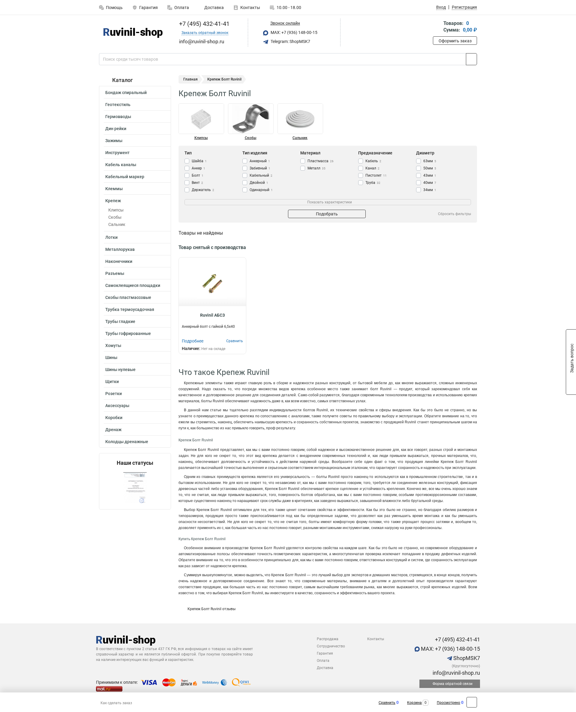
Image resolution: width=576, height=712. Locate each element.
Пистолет (376, 175)
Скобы (115, 217)
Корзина (414, 703)
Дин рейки (115, 128)
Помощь (114, 7)
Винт (197, 183)
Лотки (111, 237)
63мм (429, 161)
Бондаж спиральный (126, 92)
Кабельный (261, 175)
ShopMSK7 (466, 658)
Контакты (250, 7)
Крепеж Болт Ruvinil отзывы (212, 609)
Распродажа (327, 639)
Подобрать (327, 213)
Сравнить (387, 703)
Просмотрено (448, 703)
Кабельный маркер (124, 176)
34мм (429, 190)
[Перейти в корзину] (437, 27)
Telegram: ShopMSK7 (290, 41)
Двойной (259, 183)
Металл (317, 168)
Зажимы (113, 140)
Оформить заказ (455, 40)
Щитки (112, 381)
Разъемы (114, 273)
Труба (372, 183)
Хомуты (113, 345)
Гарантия (148, 7)
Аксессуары (117, 405)
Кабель (373, 161)
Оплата (181, 7)
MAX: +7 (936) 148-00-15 (293, 32)
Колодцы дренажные (126, 441)
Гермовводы (118, 116)
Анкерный (260, 161)
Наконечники (118, 261)
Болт (197, 175)
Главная (190, 79)
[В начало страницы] (471, 702)
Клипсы (116, 210)
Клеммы (114, 188)
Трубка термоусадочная (129, 309)
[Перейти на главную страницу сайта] (132, 33)
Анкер (198, 168)
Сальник (116, 224)
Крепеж (113, 200)
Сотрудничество (331, 646)
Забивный (260, 168)
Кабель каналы (120, 164)
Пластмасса (321, 161)
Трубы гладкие (120, 321)
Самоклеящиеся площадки (132, 285)
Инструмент (117, 152)
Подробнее (192, 341)
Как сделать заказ (116, 703)
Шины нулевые (120, 369)
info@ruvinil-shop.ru (455, 673)
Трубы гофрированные (128, 333)
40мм (429, 183)
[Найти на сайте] (471, 59)
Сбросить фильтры (454, 214)
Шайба (199, 161)
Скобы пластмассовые (128, 297)
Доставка (213, 7)
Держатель (203, 190)
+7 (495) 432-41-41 (204, 23)
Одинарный (261, 190)
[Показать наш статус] (135, 488)
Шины (111, 357)
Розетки (113, 393)
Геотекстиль (117, 104)
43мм (429, 175)
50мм (429, 168)
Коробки (113, 417)
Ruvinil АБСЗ (212, 315)
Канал (372, 168)
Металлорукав (120, 249)
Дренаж (113, 429)
